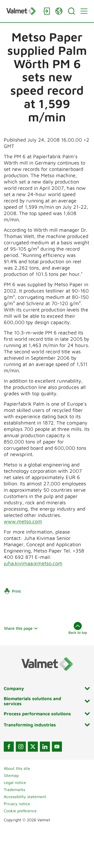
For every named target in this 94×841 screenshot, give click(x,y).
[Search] (71, 11)
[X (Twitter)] (33, 747)
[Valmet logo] (22, 11)
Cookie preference (20, 810)
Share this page (18, 628)
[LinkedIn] (45, 747)
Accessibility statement (25, 796)
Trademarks (14, 789)
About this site (17, 768)
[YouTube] (57, 747)
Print (16, 591)
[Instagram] (21, 747)
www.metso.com (23, 521)
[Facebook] (9, 747)
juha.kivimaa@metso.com (33, 563)
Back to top (77, 632)
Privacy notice (17, 803)
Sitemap (11, 775)
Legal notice (15, 782)
